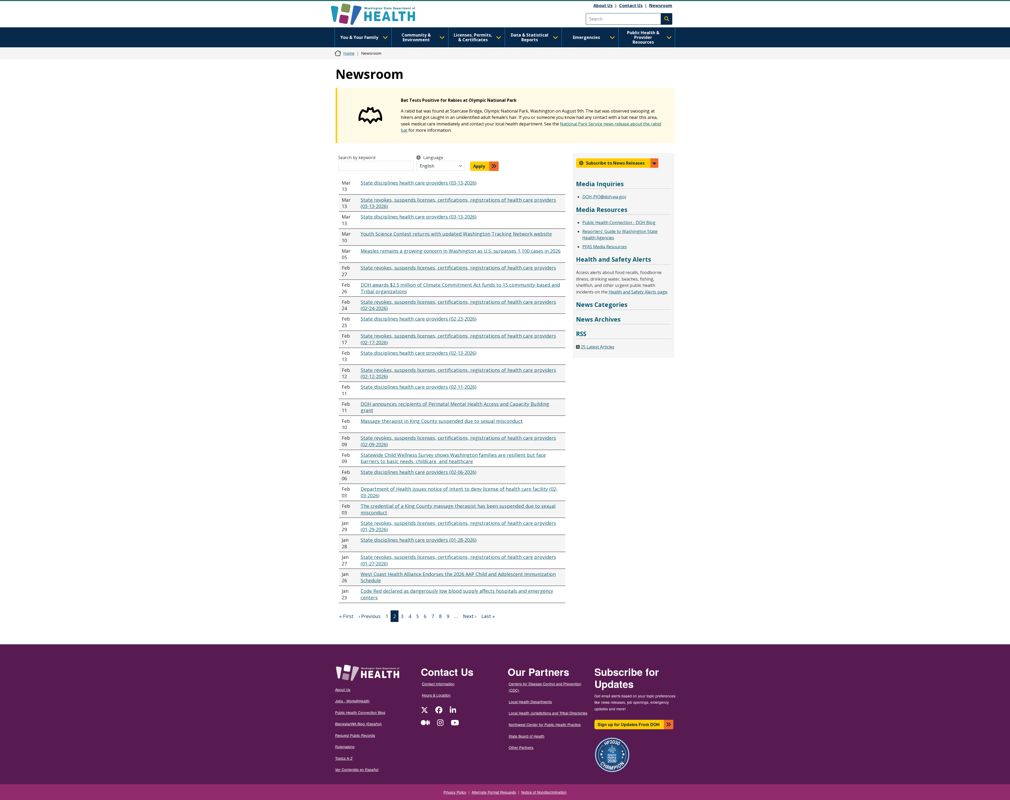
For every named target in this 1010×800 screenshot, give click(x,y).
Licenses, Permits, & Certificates (473, 37)
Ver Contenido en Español (356, 769)
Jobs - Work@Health (352, 700)
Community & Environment (416, 37)
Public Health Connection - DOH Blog (618, 222)
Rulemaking (345, 746)
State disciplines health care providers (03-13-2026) (418, 183)
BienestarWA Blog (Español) (358, 723)
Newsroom (660, 5)
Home (349, 53)
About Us (603, 5)
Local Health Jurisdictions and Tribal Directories (548, 713)
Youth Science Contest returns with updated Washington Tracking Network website (456, 234)
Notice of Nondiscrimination (544, 792)
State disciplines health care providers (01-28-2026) (418, 540)
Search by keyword (356, 157)
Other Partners (521, 747)
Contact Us (631, 5)
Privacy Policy (454, 792)
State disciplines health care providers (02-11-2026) (418, 387)
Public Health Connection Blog (360, 712)
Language (433, 157)
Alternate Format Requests (494, 792)
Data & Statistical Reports (529, 37)
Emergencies (586, 37)
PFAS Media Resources (604, 247)
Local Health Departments (530, 701)
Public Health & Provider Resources (643, 37)
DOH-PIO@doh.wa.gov (604, 197)
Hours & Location (436, 695)
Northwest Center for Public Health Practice (545, 724)
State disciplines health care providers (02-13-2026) (418, 353)
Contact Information (438, 683)
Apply (479, 166)
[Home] (377, 14)
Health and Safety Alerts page (638, 292)
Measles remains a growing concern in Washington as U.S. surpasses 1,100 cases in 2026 (460, 251)
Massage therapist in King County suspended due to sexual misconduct (442, 421)
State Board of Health (526, 736)
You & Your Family (359, 37)
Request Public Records (355, 735)
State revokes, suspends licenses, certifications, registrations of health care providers (458, 268)
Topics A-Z (343, 758)
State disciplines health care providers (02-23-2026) (418, 319)
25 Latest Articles (597, 347)
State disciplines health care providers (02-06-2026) (418, 472)
